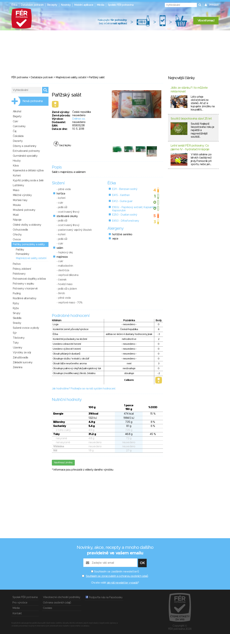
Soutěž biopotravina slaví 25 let (191, 118)
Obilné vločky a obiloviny (27, 224)
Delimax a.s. (78, 118)
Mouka (17, 205)
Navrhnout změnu (63, 462)
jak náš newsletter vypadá (122, 582)
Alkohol (17, 111)
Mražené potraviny (24, 210)
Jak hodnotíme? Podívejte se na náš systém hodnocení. (83, 388)
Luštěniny (18, 185)
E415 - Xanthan (121, 195)
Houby (17, 160)
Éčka (14, 5)
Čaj (14, 131)
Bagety (17, 116)
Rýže (16, 308)
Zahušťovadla (20, 357)
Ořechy (17, 234)
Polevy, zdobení (22, 268)
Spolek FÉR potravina (121, 5)
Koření (16, 175)
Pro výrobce (19, 602)
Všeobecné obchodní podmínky (61, 597)
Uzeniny (17, 347)
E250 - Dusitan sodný (124, 214)
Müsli (15, 215)
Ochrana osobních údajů (57, 602)
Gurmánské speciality (25, 155)
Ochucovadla (20, 229)
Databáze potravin (32, 5)
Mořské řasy (20, 200)
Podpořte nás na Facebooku (105, 597)
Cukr (15, 121)
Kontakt (17, 613)
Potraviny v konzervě (25, 288)
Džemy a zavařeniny (24, 146)
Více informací (206, 20)
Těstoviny (18, 337)
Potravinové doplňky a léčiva (29, 278)
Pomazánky (22, 254)
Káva (16, 165)
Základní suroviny (22, 362)
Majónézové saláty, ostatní (71, 77)
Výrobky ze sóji (22, 352)
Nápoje (17, 219)
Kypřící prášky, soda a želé (28, 180)
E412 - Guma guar (122, 201)
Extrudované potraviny (26, 151)
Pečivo (17, 264)
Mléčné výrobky (22, 195)
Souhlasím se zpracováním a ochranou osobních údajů (117, 576)
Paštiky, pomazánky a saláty (29, 244)
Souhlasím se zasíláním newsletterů (116, 571)
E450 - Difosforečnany (125, 220)
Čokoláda (18, 136)
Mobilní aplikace (83, 5)
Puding (17, 293)
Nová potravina (33, 101)
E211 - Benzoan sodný (124, 189)
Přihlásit (214, 5)
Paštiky (20, 249)
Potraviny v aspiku (23, 283)
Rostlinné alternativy (24, 298)
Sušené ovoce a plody (26, 328)
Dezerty (18, 141)
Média (100, 5)
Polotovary (19, 273)
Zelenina (17, 367)
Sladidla (17, 318)
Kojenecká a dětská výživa (28, 170)
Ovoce (17, 239)
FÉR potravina (19, 77)
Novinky (66, 5)
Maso (16, 190)
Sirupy (16, 313)
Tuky (16, 342)
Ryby (16, 303)
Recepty (52, 5)
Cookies (47, 608)
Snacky (17, 323)
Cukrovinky (19, 126)
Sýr (15, 333)
